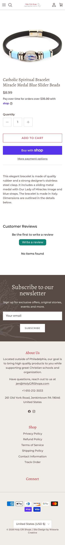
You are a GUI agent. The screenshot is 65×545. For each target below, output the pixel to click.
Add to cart (32, 138)
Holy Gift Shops (23, 529)
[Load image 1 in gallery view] (32, 42)
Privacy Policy (32, 433)
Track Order (33, 462)
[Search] (12, 5)
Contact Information (32, 456)
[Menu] (4, 5)
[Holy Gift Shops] (32, 5)
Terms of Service (32, 445)
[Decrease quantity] (7, 122)
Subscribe (32, 328)
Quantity (9, 114)
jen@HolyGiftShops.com (32, 383)
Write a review (32, 242)
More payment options (32, 158)
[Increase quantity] (28, 122)
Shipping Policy (32, 450)
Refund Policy (32, 439)
